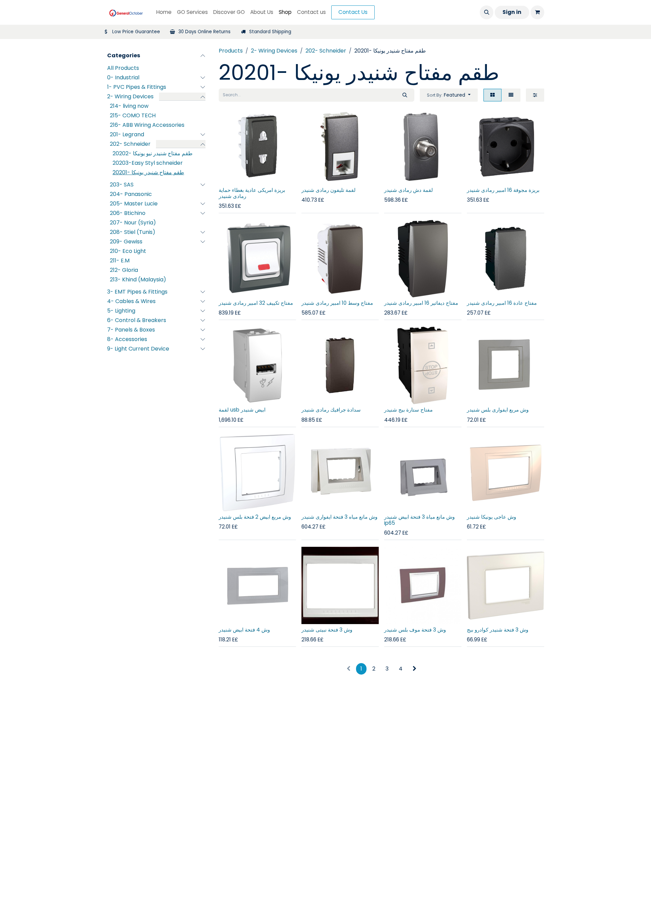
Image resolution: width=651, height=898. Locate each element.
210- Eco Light (128, 251)
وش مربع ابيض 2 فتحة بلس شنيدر (255, 516)
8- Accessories (127, 339)
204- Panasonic (131, 194)
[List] (510, 95)
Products (231, 51)
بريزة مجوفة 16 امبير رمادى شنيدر (503, 190)
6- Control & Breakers (136, 320)
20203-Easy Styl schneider (148, 163)
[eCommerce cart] (537, 12)
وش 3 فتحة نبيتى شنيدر (326, 629)
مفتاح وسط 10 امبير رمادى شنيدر (337, 302)
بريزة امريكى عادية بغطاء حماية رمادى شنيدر (252, 193)
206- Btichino (127, 213)
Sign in (511, 12)
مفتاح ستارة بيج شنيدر (408, 409)
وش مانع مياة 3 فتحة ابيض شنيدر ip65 (419, 519)
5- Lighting (121, 311)
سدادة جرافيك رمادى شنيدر (331, 409)
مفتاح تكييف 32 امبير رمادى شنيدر (256, 302)
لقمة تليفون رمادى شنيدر (328, 190)
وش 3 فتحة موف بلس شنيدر (415, 629)
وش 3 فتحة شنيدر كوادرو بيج (497, 629)
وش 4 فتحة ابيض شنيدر (244, 629)
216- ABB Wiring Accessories (147, 125)
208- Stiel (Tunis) (132, 232)
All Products (123, 68)
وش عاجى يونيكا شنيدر (491, 516)
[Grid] (492, 95)
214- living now (129, 106)
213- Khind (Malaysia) (138, 280)
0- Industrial (123, 78)
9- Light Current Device (138, 349)
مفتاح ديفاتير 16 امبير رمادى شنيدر (421, 302)
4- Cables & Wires (131, 301)
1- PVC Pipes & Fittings (136, 87)
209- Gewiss (126, 242)
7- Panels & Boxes (131, 330)
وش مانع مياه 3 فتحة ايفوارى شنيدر (339, 516)
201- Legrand (127, 135)
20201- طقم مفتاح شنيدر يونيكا (148, 173)
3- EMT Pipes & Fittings (137, 292)
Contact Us (353, 12)
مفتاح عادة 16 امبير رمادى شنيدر (502, 302)
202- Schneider (130, 144)
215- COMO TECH (133, 116)
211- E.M (120, 261)
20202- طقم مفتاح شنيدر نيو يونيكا (153, 154)
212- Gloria (124, 270)
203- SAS (122, 185)
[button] (486, 12)
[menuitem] (164, 12)
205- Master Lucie (134, 204)
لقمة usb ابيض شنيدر (242, 409)
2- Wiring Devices (130, 97)
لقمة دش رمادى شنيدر (408, 190)
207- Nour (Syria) (133, 223)
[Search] (404, 95)
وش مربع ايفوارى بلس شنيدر (498, 409)
